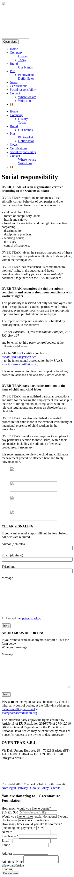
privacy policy (31, 618)
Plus (12, 71)
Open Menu (10, 41)
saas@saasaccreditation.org (20, 364)
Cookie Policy (39, 788)
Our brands (25, 67)
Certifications (18, 86)
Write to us (25, 100)
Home (14, 49)
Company (16, 52)
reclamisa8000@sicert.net (19, 357)
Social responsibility (23, 89)
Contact (15, 93)
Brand (14, 63)
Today (22, 60)
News (13, 82)
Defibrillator (26, 78)
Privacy (23, 788)
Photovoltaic (26, 74)
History (23, 56)
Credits (55, 788)
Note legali (9, 788)
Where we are (27, 97)
